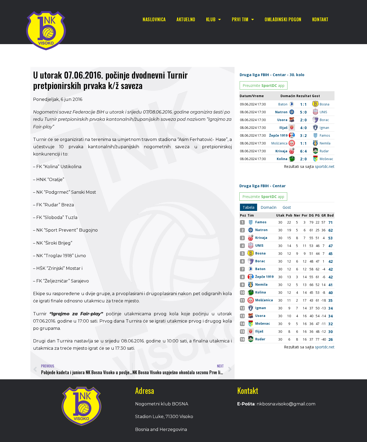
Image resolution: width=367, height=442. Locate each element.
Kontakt (320, 19)
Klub (210, 19)
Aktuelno (186, 19)
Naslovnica (154, 19)
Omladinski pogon (283, 19)
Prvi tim (240, 19)
